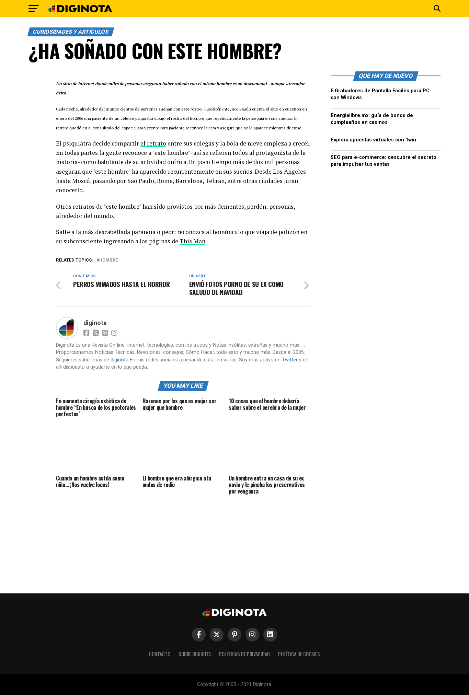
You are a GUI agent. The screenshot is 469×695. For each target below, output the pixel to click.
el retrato (153, 143)
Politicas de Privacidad (244, 654)
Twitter (290, 360)
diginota (94, 323)
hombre (108, 260)
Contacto (159, 654)
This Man (192, 241)
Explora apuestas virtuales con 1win (373, 140)
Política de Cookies (299, 654)
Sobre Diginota (195, 654)
